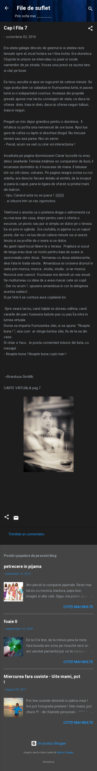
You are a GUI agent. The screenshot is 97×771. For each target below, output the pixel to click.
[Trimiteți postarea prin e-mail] (16, 519)
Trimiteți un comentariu (26, 534)
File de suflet (33, 8)
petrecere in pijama (22, 566)
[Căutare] (90, 9)
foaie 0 (10, 621)
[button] (90, 29)
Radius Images (65, 752)
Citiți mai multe (78, 607)
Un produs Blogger (51, 743)
